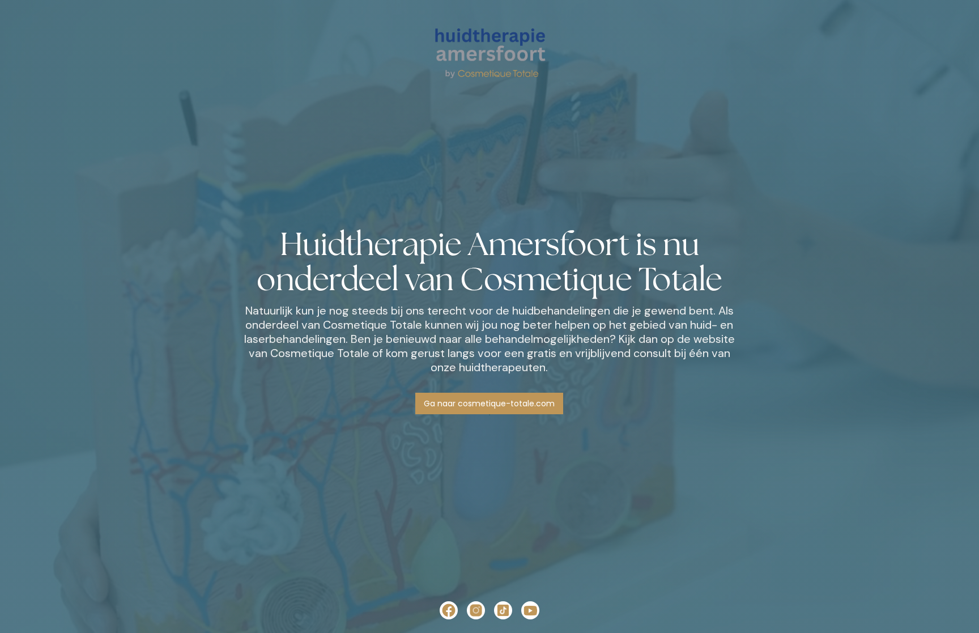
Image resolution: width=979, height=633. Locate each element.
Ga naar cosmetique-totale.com (489, 403)
